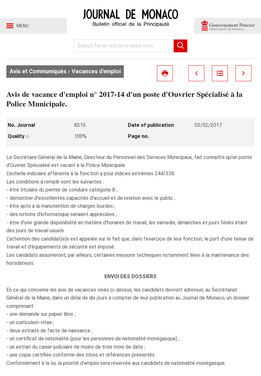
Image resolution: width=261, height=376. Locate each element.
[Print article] (165, 73)
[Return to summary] (220, 73)
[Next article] (243, 73)
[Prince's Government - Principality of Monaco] (227, 26)
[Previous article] (196, 73)
